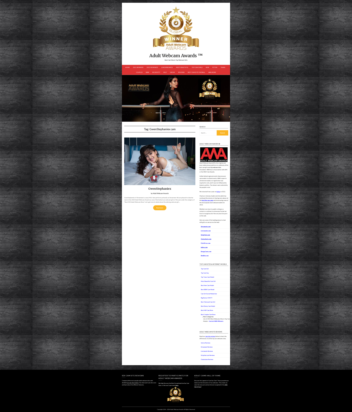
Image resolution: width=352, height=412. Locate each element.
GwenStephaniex (159, 188)
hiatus (218, 191)
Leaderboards (167, 67)
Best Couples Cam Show (208, 314)
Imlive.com (204, 247)
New (207, 67)
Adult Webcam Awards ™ (176, 55)
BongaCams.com (206, 251)
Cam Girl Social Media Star (209, 294)
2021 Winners (138, 67)
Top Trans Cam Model (207, 277)
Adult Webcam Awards (161, 193)
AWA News (212, 72)
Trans (223, 67)
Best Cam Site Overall (196, 72)
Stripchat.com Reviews (208, 355)
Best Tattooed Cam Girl (208, 302)
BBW (147, 72)
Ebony (172, 72)
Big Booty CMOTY (206, 298)
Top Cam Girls (197, 67)
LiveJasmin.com (206, 231)
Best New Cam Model (207, 285)
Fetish (214, 67)
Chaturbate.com (206, 239)
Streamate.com (206, 226)
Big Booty (156, 72)
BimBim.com (205, 255)
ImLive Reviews (205, 343)
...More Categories (208, 316)
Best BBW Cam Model (207, 289)
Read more (159, 208)
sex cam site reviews (133, 382)
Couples (139, 72)
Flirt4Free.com (205, 243)
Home (127, 67)
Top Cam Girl (205, 269)
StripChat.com (205, 235)
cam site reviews (210, 336)
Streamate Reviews (207, 347)
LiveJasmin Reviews (207, 351)
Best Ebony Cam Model (208, 306)
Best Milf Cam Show (207, 310)
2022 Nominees (152, 67)
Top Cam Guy (205, 273)
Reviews (181, 72)
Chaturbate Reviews (207, 359)
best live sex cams (207, 200)
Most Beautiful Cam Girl (208, 281)
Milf (165, 72)
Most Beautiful (182, 67)
